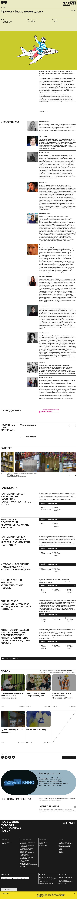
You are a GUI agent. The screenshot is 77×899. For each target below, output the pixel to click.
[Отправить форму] (75, 807)
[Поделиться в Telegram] (13, 757)
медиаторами (43, 101)
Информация (6, 889)
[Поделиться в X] (2, 757)
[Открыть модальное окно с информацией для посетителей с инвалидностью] (72, 10)
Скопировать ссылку (69, 757)
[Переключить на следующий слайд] (74, 425)
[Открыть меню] (2, 2)
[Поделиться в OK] (9, 757)
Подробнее (42, 111)
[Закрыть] (74, 893)
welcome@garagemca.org (46, 883)
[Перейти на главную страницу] (69, 3)
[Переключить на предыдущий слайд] (70, 425)
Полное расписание (10, 659)
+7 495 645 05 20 (44, 881)
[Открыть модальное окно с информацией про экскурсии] (75, 10)
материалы (51, 670)
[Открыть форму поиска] (5, 2)
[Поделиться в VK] (6, 757)
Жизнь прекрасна (28, 425)
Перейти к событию (48, 504)
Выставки (3, 7)
